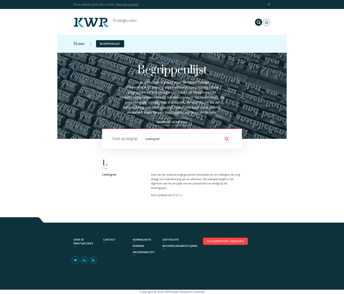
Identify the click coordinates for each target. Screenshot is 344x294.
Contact (109, 239)
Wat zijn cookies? (127, 4)
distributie (200, 102)
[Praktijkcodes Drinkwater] (95, 22)
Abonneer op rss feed (172, 122)
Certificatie (171, 239)
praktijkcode (205, 112)
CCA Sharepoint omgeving (225, 241)
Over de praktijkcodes (83, 241)
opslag (153, 102)
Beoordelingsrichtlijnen (176, 246)
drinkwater (134, 87)
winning (211, 97)
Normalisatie (142, 239)
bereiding (133, 102)
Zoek (226, 139)
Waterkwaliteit (144, 252)
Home (79, 43)
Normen (138, 246)
